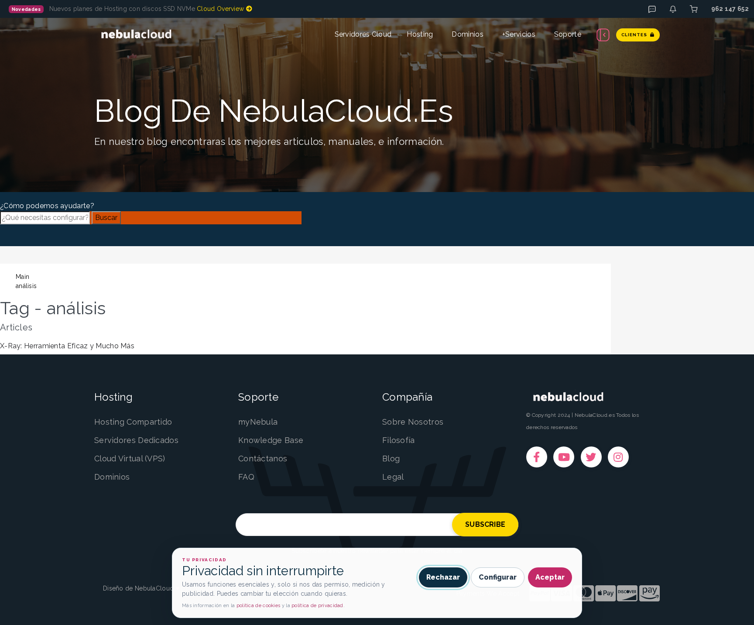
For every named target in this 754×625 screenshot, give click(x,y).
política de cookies (258, 605)
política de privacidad (317, 605)
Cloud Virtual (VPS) (129, 458)
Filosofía (398, 440)
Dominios (467, 34)
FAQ (246, 476)
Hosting (420, 34)
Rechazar (443, 577)
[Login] (694, 9)
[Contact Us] (673, 9)
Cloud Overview (221, 8)
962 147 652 (730, 8)
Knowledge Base (270, 440)
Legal (393, 476)
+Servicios (518, 34)
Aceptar (550, 577)
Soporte (567, 34)
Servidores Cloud (363, 34)
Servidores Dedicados (136, 440)
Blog (391, 458)
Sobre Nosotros (412, 421)
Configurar (498, 577)
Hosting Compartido (133, 421)
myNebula (258, 421)
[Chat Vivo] (652, 9)
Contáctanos (262, 458)
